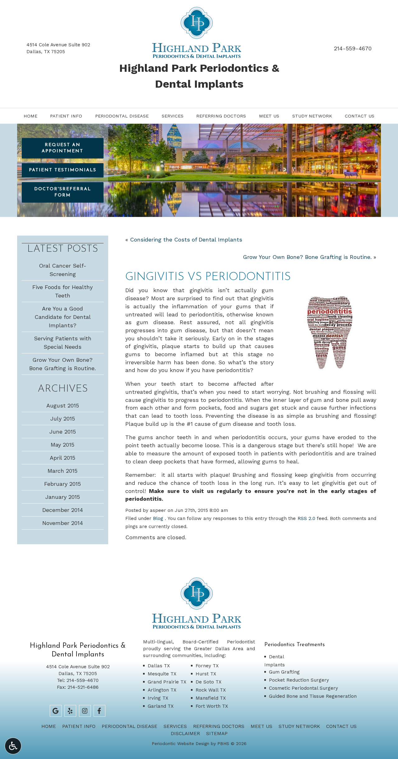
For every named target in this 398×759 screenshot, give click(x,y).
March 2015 (62, 470)
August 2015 (62, 405)
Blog (158, 518)
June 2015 (62, 431)
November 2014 (62, 523)
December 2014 (62, 510)
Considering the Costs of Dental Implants (186, 239)
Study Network (312, 115)
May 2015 (62, 444)
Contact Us (359, 115)
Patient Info (66, 115)
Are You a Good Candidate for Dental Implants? (63, 317)
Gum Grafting (284, 672)
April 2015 (62, 457)
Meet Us (269, 115)
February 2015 (62, 484)
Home (30, 115)
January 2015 (62, 497)
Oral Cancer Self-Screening (62, 269)
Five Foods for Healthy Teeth (62, 291)
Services (172, 115)
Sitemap (217, 733)
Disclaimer (185, 733)
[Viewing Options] (13, 746)
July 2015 (62, 418)
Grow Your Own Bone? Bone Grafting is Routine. (307, 257)
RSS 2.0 (306, 518)
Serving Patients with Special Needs (62, 342)
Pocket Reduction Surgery (299, 680)
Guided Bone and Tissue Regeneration (313, 696)
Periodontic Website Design (180, 743)
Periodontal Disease (122, 115)
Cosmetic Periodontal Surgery (303, 688)
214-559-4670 (353, 48)
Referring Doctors (221, 115)
